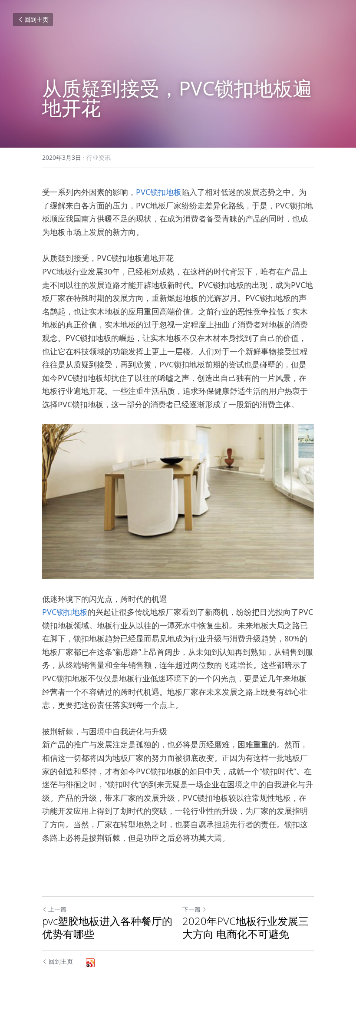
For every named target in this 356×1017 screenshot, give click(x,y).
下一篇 (191, 909)
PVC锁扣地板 (158, 192)
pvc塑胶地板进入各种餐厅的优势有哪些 (107, 928)
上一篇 (57, 909)
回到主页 (36, 19)
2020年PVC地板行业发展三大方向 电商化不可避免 (245, 928)
